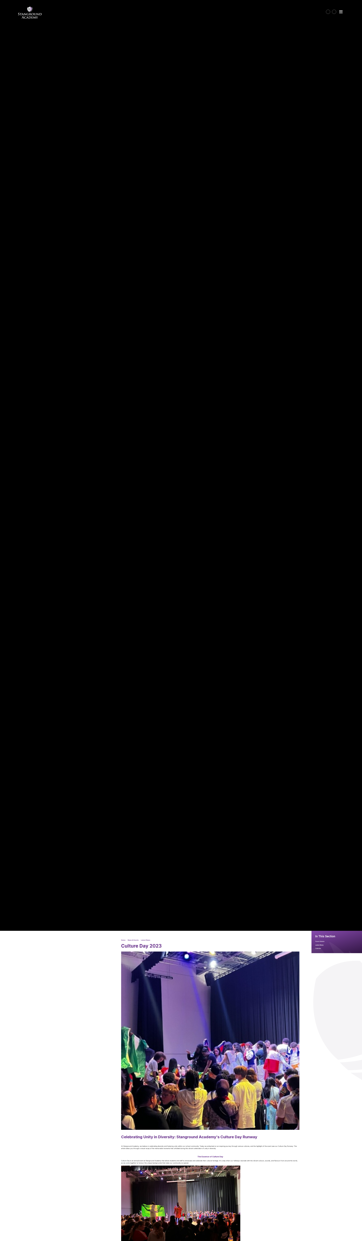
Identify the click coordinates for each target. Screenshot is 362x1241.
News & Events (133, 940)
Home (123, 940)
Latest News (145, 940)
